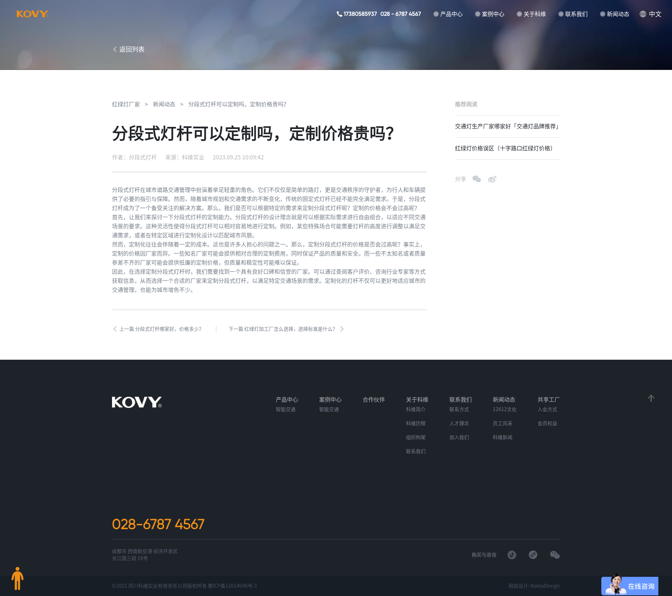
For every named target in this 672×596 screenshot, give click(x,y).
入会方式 (547, 409)
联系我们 (576, 14)
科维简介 (416, 409)
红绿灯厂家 (126, 104)
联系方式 (459, 409)
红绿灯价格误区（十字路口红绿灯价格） (505, 148)
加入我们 (459, 437)
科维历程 (416, 423)
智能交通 (285, 409)
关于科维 (535, 14)
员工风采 (502, 423)
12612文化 (505, 409)
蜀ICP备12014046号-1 (232, 585)
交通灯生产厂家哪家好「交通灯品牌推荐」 (507, 126)
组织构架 (416, 437)
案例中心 (493, 14)
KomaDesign (545, 585)
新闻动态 (618, 14)
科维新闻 (502, 437)
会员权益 (547, 423)
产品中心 (451, 14)
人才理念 (459, 423)
